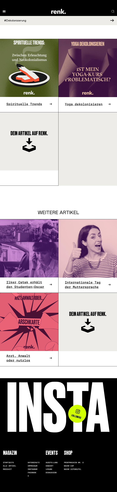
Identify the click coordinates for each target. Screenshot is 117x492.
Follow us (76, 416)
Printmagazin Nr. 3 (73, 462)
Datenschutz (34, 462)
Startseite (8, 462)
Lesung (49, 469)
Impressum (32, 466)
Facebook (32, 472)
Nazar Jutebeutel (72, 469)
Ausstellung (52, 462)
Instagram (32, 469)
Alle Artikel (9, 466)
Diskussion (51, 472)
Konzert (49, 466)
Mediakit (7, 469)
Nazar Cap (69, 466)
